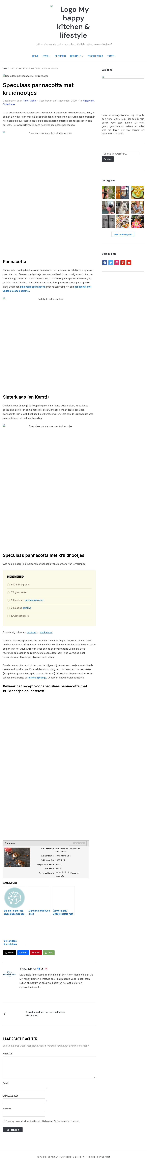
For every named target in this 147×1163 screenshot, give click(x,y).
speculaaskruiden (34, 600)
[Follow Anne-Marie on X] (42, 969)
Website (7, 1108)
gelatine (27, 607)
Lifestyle (75, 56)
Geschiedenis (95, 56)
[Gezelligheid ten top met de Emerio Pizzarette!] (15, 1013)
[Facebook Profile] (38, 969)
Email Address (11, 1095)
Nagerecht (88, 100)
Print (50, 952)
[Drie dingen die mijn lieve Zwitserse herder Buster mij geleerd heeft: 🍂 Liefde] (122, 207)
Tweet (11, 952)
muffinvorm (46, 632)
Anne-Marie (29, 100)
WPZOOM (105, 1157)
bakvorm (31, 632)
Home (35, 56)
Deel (24, 952)
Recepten (60, 56)
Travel (111, 56)
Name (5, 1083)
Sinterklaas (9, 104)
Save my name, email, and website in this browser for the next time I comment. (43, 1121)
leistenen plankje (37, 677)
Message (7, 1053)
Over (45, 56)
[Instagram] (46, 969)
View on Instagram (123, 234)
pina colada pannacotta (32, 286)
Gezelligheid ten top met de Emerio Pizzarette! (45, 1014)
